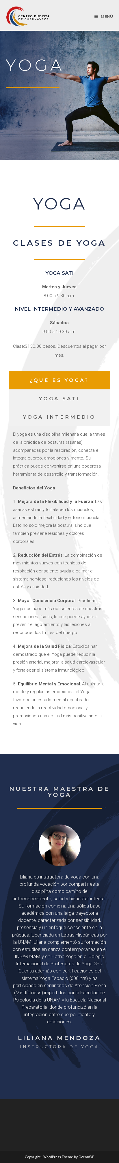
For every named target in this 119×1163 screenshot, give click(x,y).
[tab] (60, 380)
